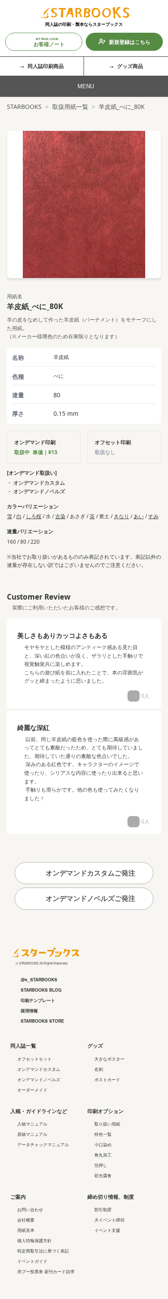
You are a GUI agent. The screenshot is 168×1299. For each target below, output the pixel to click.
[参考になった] (134, 696)
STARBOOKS (24, 106)
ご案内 (18, 1196)
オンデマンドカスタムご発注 (89, 873)
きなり (121, 516)
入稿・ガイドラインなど (38, 1111)
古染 (60, 516)
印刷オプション (105, 1111)
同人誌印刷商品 (46, 66)
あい (139, 516)
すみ (153, 516)
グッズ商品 (130, 66)
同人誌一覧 (23, 1045)
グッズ (95, 1045)
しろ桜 (33, 516)
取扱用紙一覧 (70, 106)
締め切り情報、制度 (110, 1196)
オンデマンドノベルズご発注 (89, 898)
